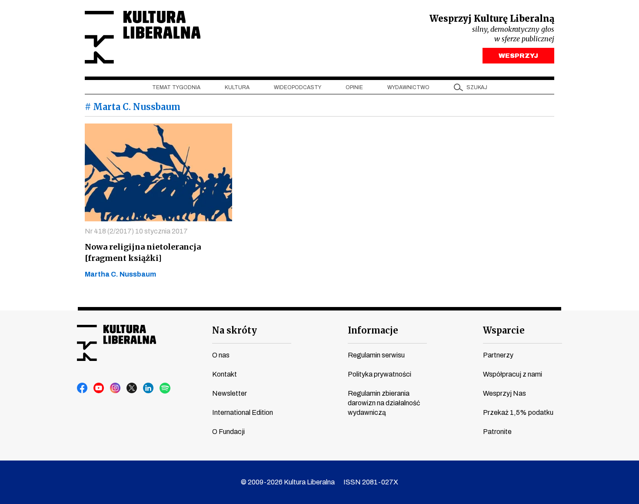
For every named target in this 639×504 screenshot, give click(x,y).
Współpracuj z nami (512, 374)
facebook (82, 388)
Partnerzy (498, 355)
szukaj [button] (476, 87)
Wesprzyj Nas (504, 393)
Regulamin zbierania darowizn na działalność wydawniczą (384, 403)
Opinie (354, 87)
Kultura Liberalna (142, 37)
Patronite (497, 431)
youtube (99, 388)
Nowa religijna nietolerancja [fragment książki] (143, 252)
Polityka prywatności (379, 374)
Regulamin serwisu (376, 355)
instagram (115, 388)
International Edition (242, 412)
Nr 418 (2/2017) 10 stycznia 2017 (136, 231)
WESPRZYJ (518, 55)
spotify (165, 388)
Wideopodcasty (297, 87)
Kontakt (224, 374)
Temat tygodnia (176, 87)
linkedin (148, 388)
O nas (221, 355)
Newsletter (229, 393)
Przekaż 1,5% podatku (518, 412)
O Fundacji (228, 431)
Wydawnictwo (408, 87)
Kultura (237, 87)
